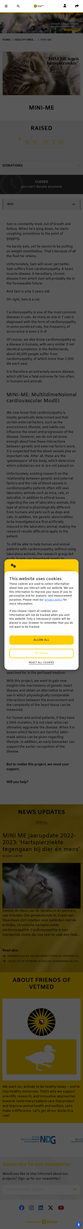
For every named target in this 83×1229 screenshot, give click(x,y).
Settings (41, 653)
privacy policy (53, 600)
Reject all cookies (41, 662)
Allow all (41, 640)
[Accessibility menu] (78, 1224)
